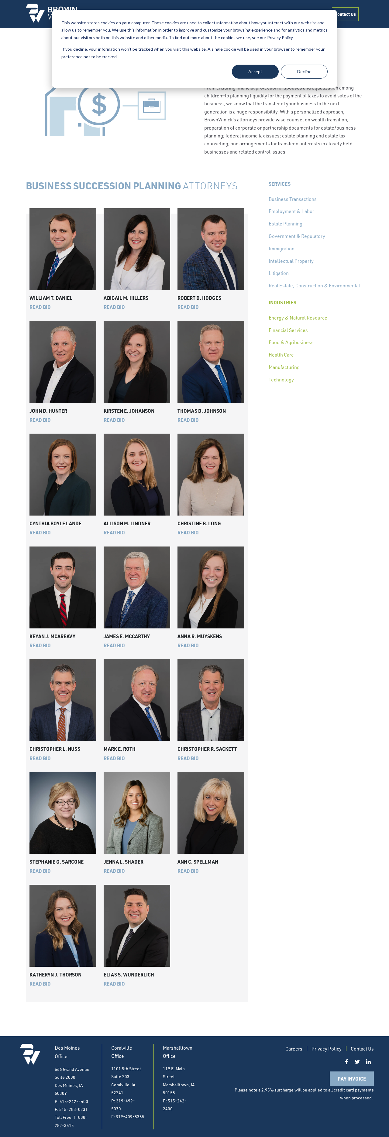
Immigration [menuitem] (281, 248)
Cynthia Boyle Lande (55, 523)
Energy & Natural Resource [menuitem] (298, 318)
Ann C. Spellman (197, 861)
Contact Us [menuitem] (345, 14)
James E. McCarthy (127, 636)
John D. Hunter (48, 411)
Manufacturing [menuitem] (284, 367)
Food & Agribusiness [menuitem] (291, 342)
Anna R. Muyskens (199, 636)
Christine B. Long (199, 523)
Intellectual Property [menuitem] (291, 261)
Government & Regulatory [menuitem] (297, 236)
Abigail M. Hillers (126, 298)
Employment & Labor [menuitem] (291, 211)
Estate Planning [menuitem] (285, 224)
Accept (255, 71)
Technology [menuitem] (281, 380)
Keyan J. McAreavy (52, 636)
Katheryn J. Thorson (55, 974)
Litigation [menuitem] (279, 273)
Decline (304, 71)
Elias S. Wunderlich (129, 974)
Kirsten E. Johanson (129, 411)
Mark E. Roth (120, 749)
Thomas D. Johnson (201, 411)
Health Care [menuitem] (281, 355)
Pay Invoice (352, 1078)
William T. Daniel (50, 298)
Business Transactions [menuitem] (293, 199)
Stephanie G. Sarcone (56, 861)
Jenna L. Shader (123, 861)
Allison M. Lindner (127, 523)
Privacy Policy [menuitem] (327, 1049)
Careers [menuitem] (293, 1049)
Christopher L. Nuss (54, 749)
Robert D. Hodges (199, 298)
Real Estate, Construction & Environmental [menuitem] (314, 286)
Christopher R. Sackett (207, 749)
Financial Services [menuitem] (288, 330)
